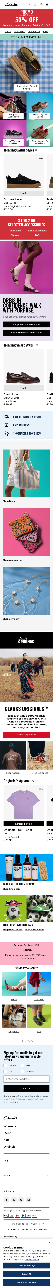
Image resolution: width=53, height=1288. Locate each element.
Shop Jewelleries (37, 230)
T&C (48, 25)
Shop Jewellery (11, 619)
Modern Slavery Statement (34, 1229)
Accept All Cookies (26, 1282)
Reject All (26, 1274)
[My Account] (35, 4)
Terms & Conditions (18, 1224)
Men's (8, 31)
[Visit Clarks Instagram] (14, 1200)
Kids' (45, 31)
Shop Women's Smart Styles (26, 332)
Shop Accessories (13, 560)
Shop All (15, 235)
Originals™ (38, 25)
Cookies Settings (26, 1265)
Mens (17, 25)
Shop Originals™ (26, 734)
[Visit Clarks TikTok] (21, 1200)
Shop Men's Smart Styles (26, 324)
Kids (10, 1071)
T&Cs (37, 235)
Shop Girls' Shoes (34, 929)
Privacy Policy (15, 1099)
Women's (19, 31)
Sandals (26, 25)
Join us (26, 1088)
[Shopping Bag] (41, 4)
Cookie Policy (12, 1229)
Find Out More (28, 958)
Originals (30, 1071)
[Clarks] (11, 4)
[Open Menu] (47, 4)
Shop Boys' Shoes (13, 929)
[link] (24, 184)
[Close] (49, 1242)
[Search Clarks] (29, 4)
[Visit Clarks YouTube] (29, 1200)
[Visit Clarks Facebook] (6, 1200)
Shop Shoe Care (11, 889)
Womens (7, 25)
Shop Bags (15, 230)
